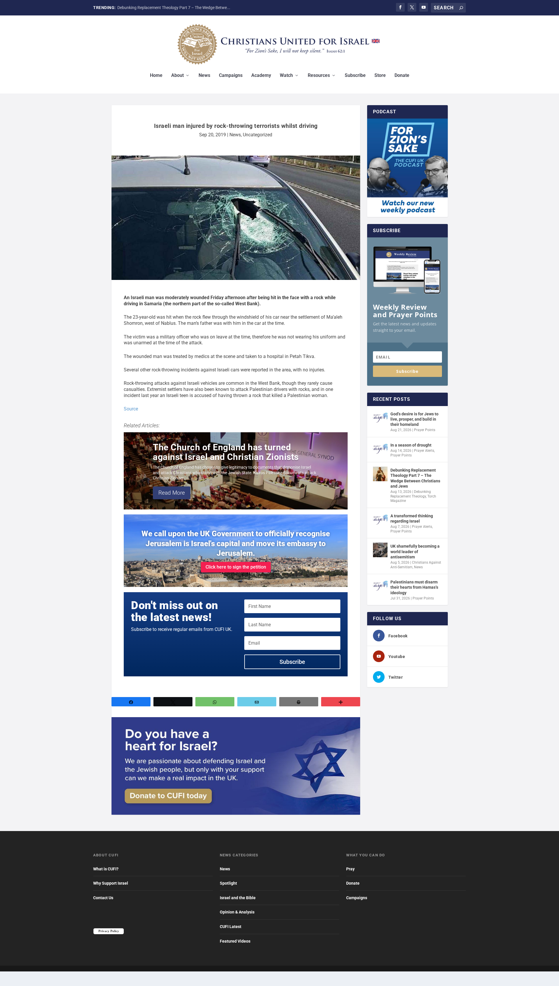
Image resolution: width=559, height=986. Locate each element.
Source (131, 409)
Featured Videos (235, 941)
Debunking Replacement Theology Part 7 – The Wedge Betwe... (173, 7)
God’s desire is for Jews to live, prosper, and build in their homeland (414, 419)
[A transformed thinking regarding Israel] (380, 519)
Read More (171, 492)
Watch (286, 75)
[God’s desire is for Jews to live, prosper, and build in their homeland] (380, 417)
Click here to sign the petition (236, 567)
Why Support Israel (110, 883)
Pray (350, 869)
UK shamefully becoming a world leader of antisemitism (415, 551)
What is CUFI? (105, 869)
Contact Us (103, 897)
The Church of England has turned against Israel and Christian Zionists (226, 452)
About (177, 75)
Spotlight (228, 883)
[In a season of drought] (380, 449)
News (204, 75)
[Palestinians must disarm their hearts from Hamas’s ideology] (380, 585)
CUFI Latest (230, 926)
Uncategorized (257, 134)
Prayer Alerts (424, 451)
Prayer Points (424, 430)
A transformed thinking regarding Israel (411, 518)
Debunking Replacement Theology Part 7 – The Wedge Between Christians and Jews (415, 478)
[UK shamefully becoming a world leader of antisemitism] (380, 550)
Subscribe (355, 75)
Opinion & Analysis (237, 912)
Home (156, 75)
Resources (319, 75)
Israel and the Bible (238, 897)
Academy (261, 75)
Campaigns (231, 75)
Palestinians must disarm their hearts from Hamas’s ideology (414, 587)
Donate (402, 75)
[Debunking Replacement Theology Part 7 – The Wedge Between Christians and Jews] (380, 474)
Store (380, 75)
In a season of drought (410, 445)
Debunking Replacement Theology (410, 494)
